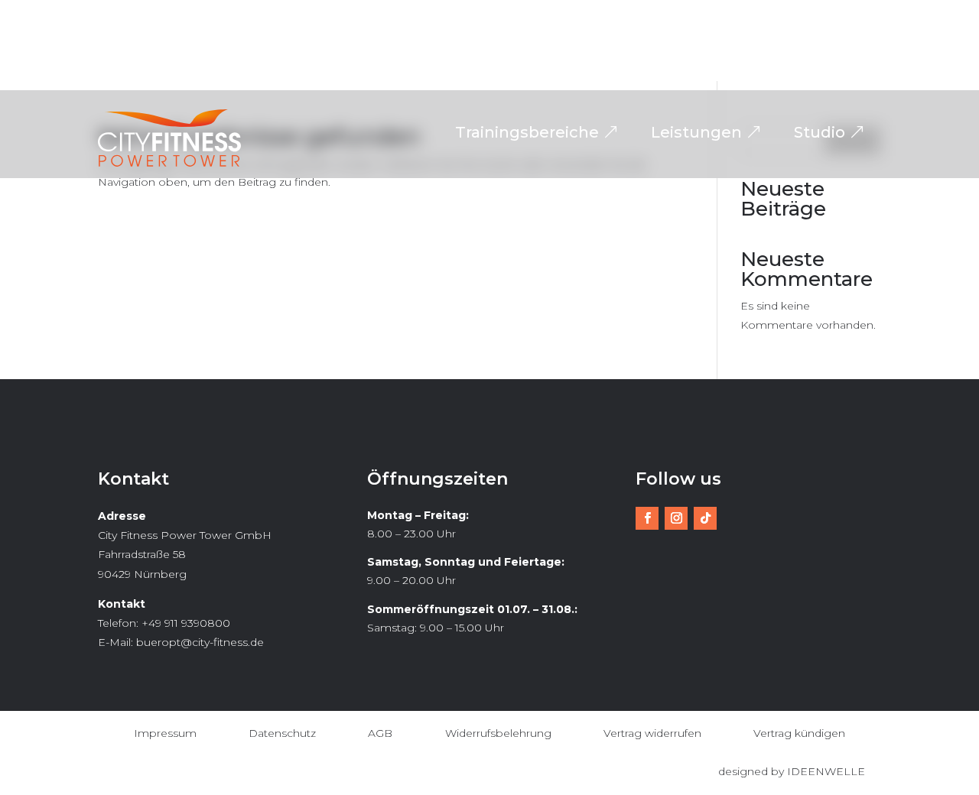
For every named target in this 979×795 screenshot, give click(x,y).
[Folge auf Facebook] (647, 518)
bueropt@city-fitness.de (200, 642)
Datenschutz (282, 733)
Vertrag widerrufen (652, 733)
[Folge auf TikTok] (705, 518)
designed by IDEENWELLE (791, 771)
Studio (819, 132)
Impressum (165, 733)
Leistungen (696, 132)
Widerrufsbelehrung (498, 733)
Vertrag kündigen (799, 733)
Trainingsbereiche (527, 132)
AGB (380, 733)
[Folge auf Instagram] (676, 518)
